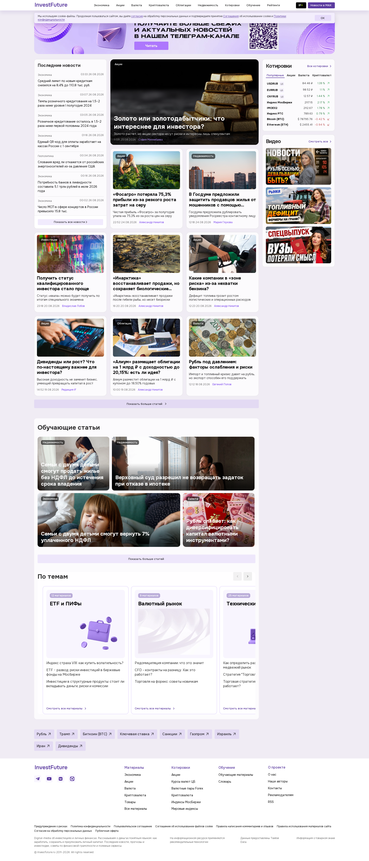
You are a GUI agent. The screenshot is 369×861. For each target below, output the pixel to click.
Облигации (124, 323)
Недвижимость (203, 156)
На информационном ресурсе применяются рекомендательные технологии (197, 840)
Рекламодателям (280, 795)
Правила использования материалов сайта (304, 826)
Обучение (226, 767)
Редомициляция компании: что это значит (169, 663)
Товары (130, 802)
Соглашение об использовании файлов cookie (184, 826)
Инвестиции (49, 240)
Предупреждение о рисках (50, 826)
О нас (272, 774)
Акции (118, 64)
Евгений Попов (221, 384)
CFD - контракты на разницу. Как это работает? (165, 672)
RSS (271, 802)
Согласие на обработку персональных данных (63, 831)
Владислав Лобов (73, 306)
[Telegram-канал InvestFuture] (184, 35)
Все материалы (135, 809)
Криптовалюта (135, 795)
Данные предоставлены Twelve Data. (259, 840)
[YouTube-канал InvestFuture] (49, 778)
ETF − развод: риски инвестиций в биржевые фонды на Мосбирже (83, 672)
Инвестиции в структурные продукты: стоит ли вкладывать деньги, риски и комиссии (85, 683)
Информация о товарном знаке (316, 838)
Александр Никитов (151, 222)
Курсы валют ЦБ (183, 781)
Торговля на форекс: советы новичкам (166, 681)
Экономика (45, 75)
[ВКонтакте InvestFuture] (60, 778)
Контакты (275, 788)
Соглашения (231, 16)
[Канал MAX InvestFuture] (72, 778)
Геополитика (46, 156)
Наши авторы (278, 781)
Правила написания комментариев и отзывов (244, 826)
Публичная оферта (107, 831)
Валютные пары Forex (187, 788)
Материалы (134, 767)
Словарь (224, 781)
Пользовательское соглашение (133, 826)
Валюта (198, 323)
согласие (137, 16)
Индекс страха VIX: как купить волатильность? (84, 663)
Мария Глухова (223, 222)
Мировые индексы (184, 809)
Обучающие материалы (235, 775)
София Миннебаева (150, 139)
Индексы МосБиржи (186, 802)
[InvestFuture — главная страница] (51, 5)
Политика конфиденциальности (90, 826)
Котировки (180, 767)
